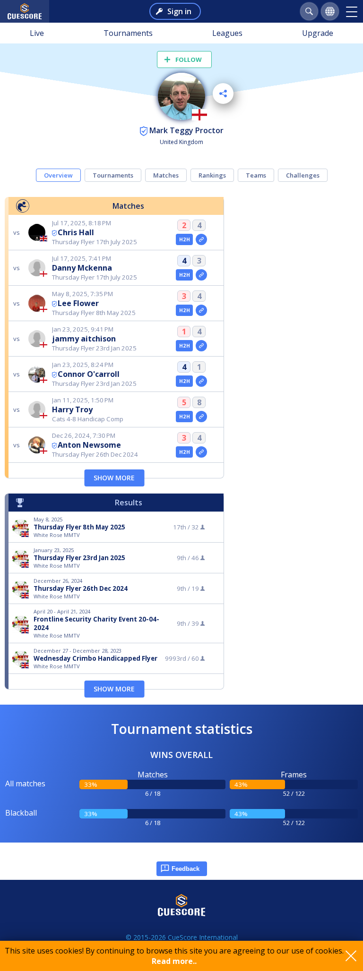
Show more (114, 477)
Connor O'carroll (89, 374)
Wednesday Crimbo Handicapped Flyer (95, 658)
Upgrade (317, 33)
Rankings (212, 175)
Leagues (227, 33)
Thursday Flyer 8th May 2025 (79, 527)
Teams (256, 175)
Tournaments (128, 33)
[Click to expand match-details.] (201, 239)
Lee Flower (78, 303)
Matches (166, 175)
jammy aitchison (84, 338)
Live (37, 33)
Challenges (303, 175)
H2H (184, 239)
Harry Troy (72, 409)
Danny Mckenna (82, 268)
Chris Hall (76, 232)
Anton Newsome (89, 445)
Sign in (179, 11)
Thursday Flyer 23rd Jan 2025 (79, 558)
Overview (58, 175)
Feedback (185, 868)
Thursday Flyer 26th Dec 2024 (81, 588)
